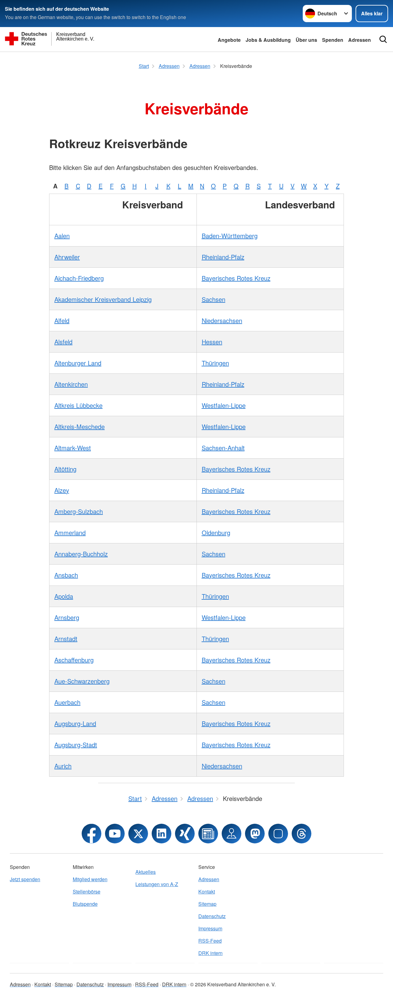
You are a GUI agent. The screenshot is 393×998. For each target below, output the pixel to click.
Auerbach (67, 702)
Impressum (210, 928)
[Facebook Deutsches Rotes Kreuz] (91, 833)
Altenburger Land (77, 362)
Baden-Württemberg (230, 235)
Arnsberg (66, 617)
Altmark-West (72, 447)
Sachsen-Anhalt (223, 447)
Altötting (65, 468)
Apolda (63, 596)
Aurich (63, 765)
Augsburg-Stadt (75, 744)
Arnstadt (65, 638)
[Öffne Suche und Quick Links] (383, 39)
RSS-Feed (210, 940)
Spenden (332, 39)
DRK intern (210, 953)
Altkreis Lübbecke (78, 405)
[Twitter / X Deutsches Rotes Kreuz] (138, 833)
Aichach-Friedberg (79, 278)
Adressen (359, 39)
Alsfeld (63, 341)
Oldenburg (216, 532)
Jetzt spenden (25, 879)
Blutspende (85, 903)
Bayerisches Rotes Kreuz (236, 278)
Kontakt (206, 891)
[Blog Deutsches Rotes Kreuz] (208, 833)
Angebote (229, 39)
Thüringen (215, 362)
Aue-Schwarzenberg (82, 681)
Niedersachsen (222, 320)
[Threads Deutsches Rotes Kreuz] (301, 833)
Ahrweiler (67, 256)
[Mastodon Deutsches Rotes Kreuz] (255, 833)
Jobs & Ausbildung (268, 39)
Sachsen (213, 299)
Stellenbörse (86, 891)
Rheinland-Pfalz (223, 256)
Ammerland (70, 532)
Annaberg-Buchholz (81, 553)
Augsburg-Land (75, 723)
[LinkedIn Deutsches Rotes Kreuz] (161, 833)
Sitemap (207, 903)
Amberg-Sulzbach (78, 511)
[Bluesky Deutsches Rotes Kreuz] (278, 833)
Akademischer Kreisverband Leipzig (103, 299)
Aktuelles (145, 871)
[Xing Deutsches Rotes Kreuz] (185, 833)
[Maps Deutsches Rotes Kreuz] (231, 833)
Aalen (62, 235)
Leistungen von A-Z (156, 884)
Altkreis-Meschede (79, 426)
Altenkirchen (71, 384)
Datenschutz (212, 916)
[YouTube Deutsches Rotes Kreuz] (115, 833)
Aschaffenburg (74, 659)
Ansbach (66, 574)
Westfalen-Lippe (224, 405)
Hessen (212, 341)
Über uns (306, 39)
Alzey (61, 490)
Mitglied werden (90, 879)
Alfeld (61, 320)
